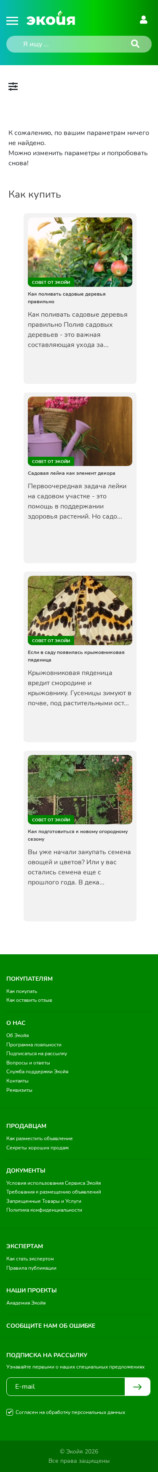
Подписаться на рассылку (36, 1053)
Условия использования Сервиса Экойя (53, 1183)
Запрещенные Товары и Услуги (43, 1201)
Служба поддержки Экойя (37, 1071)
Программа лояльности (34, 1044)
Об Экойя (17, 1035)
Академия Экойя (26, 1303)
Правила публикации (31, 1268)
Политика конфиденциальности (44, 1210)
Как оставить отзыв (29, 1000)
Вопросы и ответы (28, 1062)
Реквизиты (19, 1090)
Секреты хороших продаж (37, 1147)
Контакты (17, 1081)
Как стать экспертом (30, 1258)
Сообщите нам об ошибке (50, 1326)
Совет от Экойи (51, 283)
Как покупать (21, 991)
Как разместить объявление (39, 1138)
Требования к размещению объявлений (53, 1192)
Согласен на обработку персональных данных (70, 1412)
